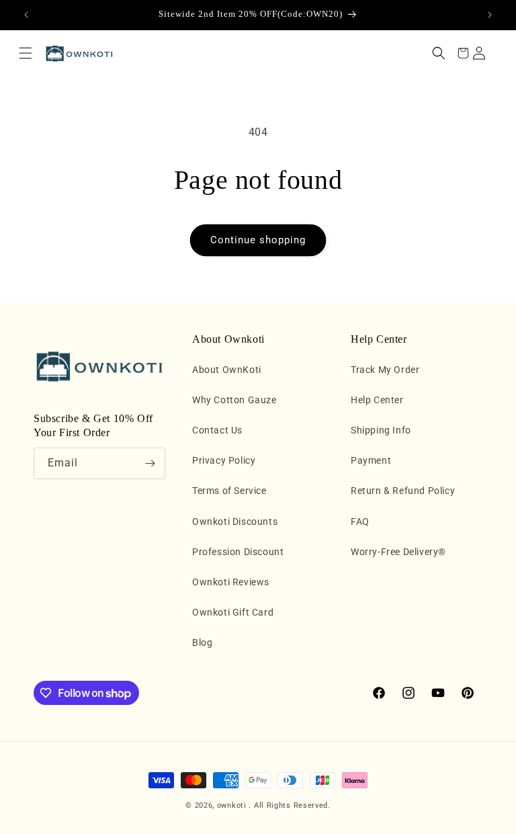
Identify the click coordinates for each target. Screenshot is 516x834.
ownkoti (232, 805)
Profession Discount (238, 551)
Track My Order (385, 369)
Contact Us (217, 430)
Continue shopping (258, 240)
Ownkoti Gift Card (232, 612)
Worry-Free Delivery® (398, 551)
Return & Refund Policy (403, 490)
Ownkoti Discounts (234, 521)
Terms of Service (229, 490)
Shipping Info (381, 430)
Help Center (377, 399)
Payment (371, 460)
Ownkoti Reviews (230, 582)
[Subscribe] (150, 463)
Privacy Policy (223, 460)
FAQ (360, 521)
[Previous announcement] (26, 15)
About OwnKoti (226, 369)
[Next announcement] (490, 15)
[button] (25, 53)
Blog (202, 642)
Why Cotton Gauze (234, 399)
